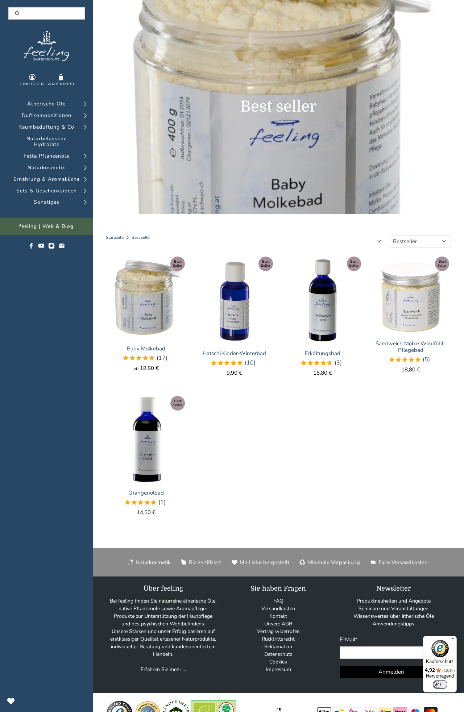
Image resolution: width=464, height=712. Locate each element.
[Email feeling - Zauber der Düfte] (62, 247)
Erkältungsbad (322, 353)
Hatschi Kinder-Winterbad (234, 353)
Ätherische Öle (46, 104)
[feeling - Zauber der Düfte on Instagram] (51, 247)
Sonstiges (46, 202)
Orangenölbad (146, 492)
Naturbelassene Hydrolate (46, 142)
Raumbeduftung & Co (46, 127)
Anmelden (391, 671)
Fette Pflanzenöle (46, 156)
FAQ (278, 601)
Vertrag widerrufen (278, 631)
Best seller (141, 238)
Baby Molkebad (146, 348)
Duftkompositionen (46, 116)
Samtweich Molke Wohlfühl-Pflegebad (411, 346)
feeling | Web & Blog (46, 227)
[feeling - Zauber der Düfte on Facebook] (31, 247)
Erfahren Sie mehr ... (163, 669)
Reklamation (278, 646)
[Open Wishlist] (11, 701)
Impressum (278, 669)
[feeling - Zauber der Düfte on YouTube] (41, 247)
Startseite (115, 238)
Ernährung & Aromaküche (46, 179)
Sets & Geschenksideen (46, 191)
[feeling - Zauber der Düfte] (47, 46)
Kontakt (278, 616)
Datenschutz (278, 654)
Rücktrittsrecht (278, 639)
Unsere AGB (278, 623)
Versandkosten (278, 608)
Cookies (278, 661)
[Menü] (452, 640)
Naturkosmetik (46, 168)
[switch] (440, 684)
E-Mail (349, 639)
